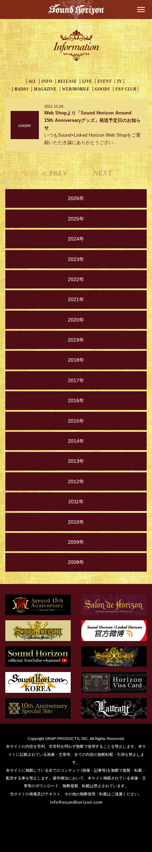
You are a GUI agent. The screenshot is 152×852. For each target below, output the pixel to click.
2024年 (76, 239)
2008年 (76, 562)
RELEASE (67, 81)
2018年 (76, 360)
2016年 (76, 400)
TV (119, 81)
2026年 (76, 198)
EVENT (104, 81)
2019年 (76, 340)
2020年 (76, 320)
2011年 (76, 501)
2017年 (76, 380)
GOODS (102, 89)
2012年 (76, 481)
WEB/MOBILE (75, 89)
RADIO (21, 89)
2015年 (76, 421)
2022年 (76, 279)
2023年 (76, 259)
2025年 (76, 219)
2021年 (76, 299)
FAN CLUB (125, 89)
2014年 (76, 441)
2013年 (76, 461)
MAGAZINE (45, 89)
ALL (32, 81)
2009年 (76, 542)
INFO (46, 81)
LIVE (87, 81)
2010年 (76, 522)
